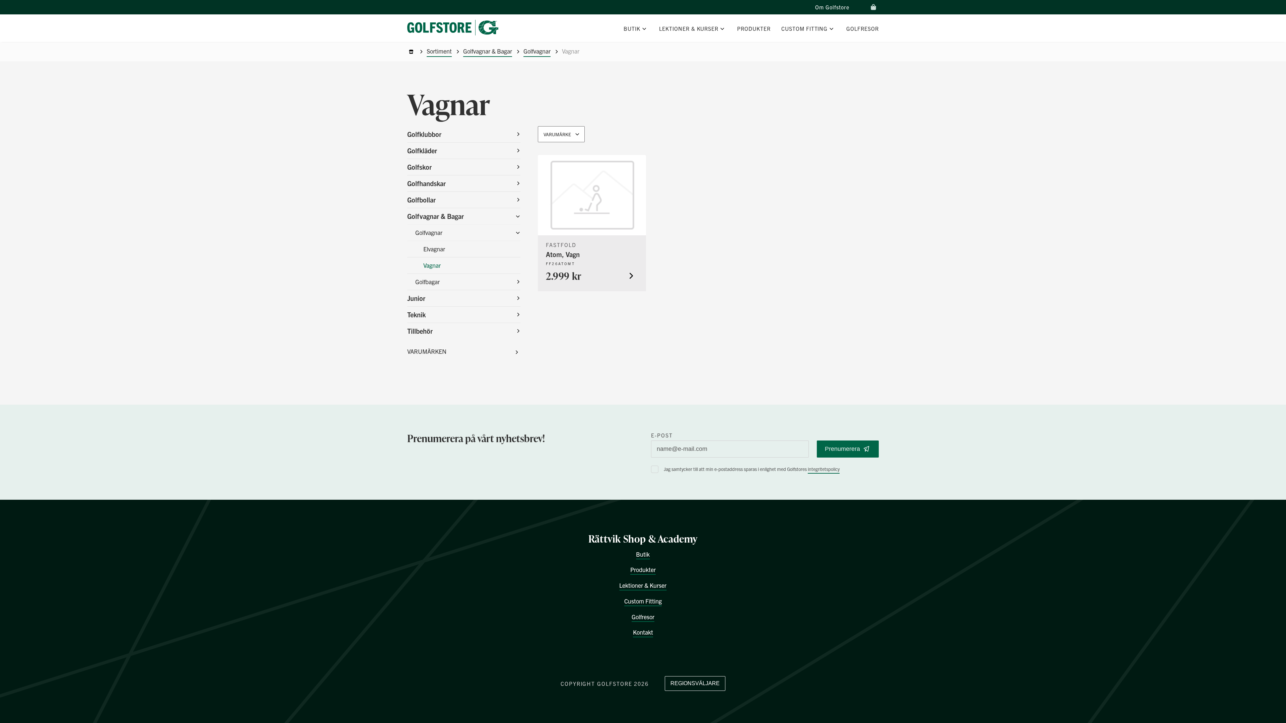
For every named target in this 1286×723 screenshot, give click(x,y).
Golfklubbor (424, 134)
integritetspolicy (824, 469)
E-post (662, 435)
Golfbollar (421, 199)
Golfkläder (422, 150)
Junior (416, 298)
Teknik (416, 314)
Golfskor (419, 167)
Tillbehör (420, 331)
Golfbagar (427, 282)
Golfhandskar (426, 183)
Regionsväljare (695, 683)
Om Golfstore (832, 7)
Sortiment (439, 51)
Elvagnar (434, 249)
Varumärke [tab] (557, 134)
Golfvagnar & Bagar (487, 51)
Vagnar (432, 265)
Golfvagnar (537, 51)
